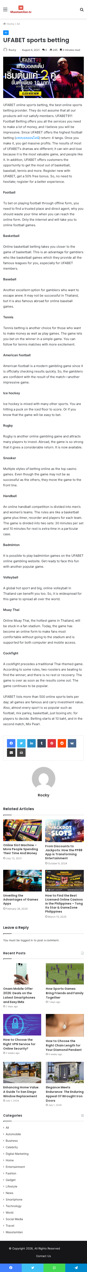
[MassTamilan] (21, 9)
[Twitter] (21, 743)
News (9, 1193)
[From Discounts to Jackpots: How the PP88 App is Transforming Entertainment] (64, 830)
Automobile (13, 1134)
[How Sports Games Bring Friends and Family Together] (65, 973)
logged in (27, 940)
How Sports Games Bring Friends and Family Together (64, 993)
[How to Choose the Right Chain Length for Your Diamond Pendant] (65, 1025)
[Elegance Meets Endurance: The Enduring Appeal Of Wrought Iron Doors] (65, 1072)
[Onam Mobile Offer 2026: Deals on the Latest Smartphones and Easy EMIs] (22, 973)
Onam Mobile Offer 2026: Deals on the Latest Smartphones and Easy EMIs (19, 995)
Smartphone (14, 1199)
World (9, 1212)
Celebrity (12, 1147)
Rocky (12, 49)
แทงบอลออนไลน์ (27, 138)
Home (10, 24)
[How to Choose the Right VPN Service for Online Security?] (22, 1024)
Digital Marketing (17, 1153)
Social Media (14, 1219)
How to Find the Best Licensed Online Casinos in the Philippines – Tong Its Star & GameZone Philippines (64, 903)
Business (12, 1140)
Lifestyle (11, 1186)
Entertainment (15, 1166)
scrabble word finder (66, 1249)
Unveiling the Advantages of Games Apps (20, 899)
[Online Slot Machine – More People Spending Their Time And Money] (22, 830)
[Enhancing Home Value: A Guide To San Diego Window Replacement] (22, 1072)
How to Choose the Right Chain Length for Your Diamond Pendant (64, 1045)
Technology (14, 1206)
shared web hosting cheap (73, 1249)
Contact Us (43, 1256)
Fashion (11, 1173)
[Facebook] (11, 743)
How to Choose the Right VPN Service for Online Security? (19, 1044)
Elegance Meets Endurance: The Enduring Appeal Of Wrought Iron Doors (65, 1094)
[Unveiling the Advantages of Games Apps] (22, 880)
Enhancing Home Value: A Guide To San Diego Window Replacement (21, 1091)
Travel (10, 1225)
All (18, 24)
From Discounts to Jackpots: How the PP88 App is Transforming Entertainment (63, 852)
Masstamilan (14, 1232)
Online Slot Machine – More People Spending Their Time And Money (20, 849)
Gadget (11, 1180)
